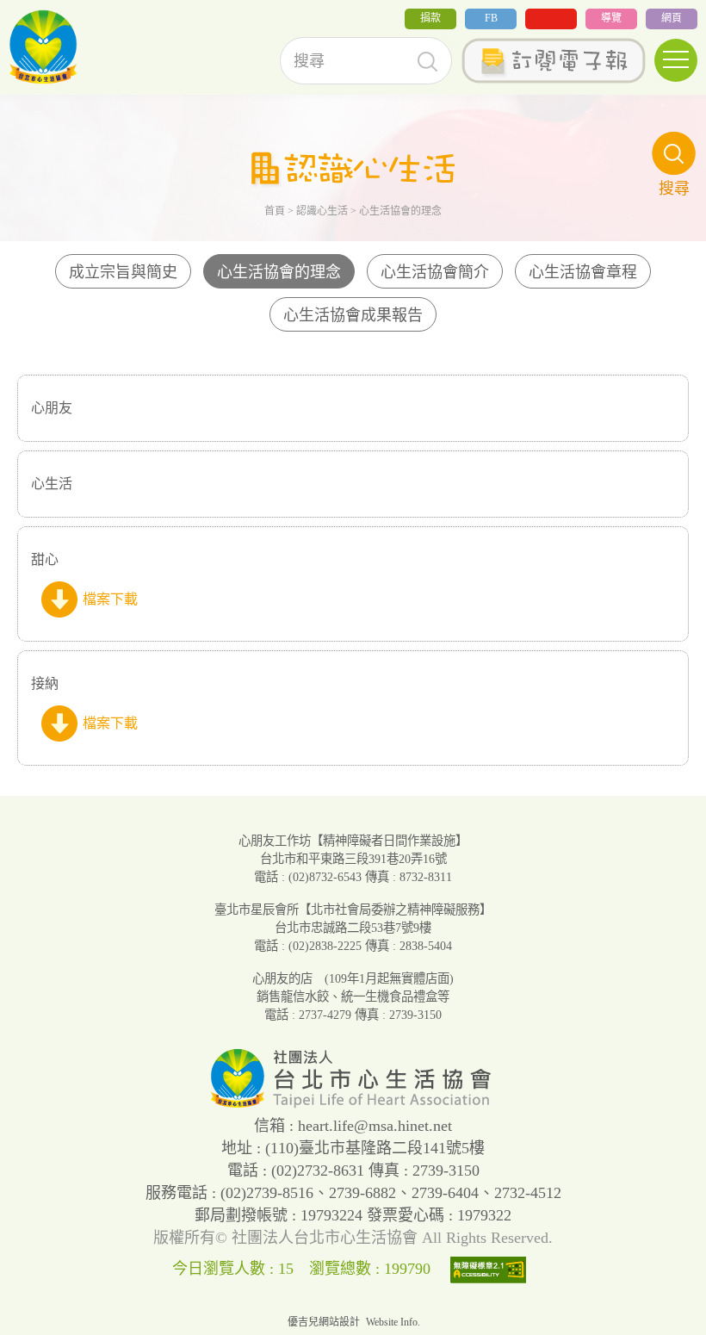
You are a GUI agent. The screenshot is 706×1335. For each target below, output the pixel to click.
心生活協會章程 (583, 272)
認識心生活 (322, 211)
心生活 (51, 483)
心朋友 (51, 407)
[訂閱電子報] (553, 60)
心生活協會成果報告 (353, 315)
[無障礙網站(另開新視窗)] (492, 1268)
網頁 (671, 18)
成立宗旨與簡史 (123, 272)
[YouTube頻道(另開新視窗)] (551, 19)
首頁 (274, 211)
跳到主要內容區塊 (55, 11)
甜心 (45, 559)
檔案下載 (110, 599)
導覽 (611, 18)
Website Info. (393, 1322)
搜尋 (427, 61)
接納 (45, 683)
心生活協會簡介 (435, 272)
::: (5, 24)
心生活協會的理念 (279, 272)
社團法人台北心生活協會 (43, 47)
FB (491, 18)
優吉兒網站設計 (324, 1322)
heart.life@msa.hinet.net (375, 1125)
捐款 (430, 18)
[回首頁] (353, 1103)
